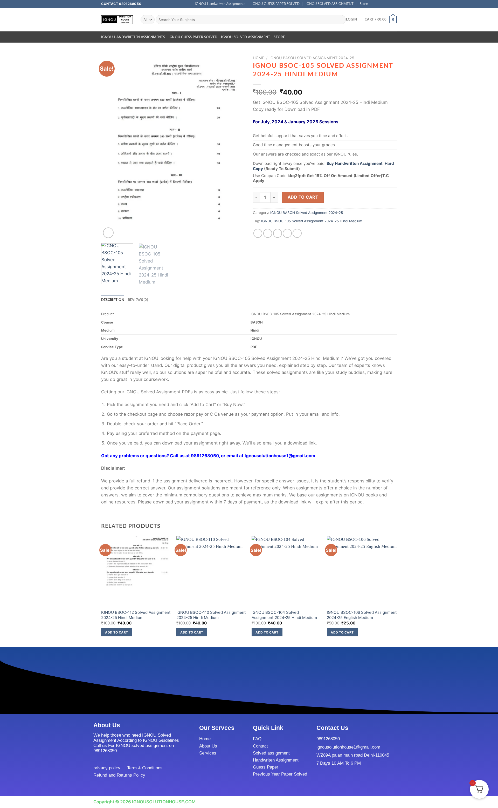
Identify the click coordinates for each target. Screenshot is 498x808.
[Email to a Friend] (277, 233)
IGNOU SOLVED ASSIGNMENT (330, 4)
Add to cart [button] (116, 632)
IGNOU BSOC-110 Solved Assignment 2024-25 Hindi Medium (211, 615)
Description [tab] (112, 300)
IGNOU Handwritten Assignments (220, 4)
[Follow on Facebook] (373, 4)
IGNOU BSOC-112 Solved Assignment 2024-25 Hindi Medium (136, 615)
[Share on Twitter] (267, 233)
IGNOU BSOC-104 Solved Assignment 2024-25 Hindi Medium (284, 615)
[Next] (235, 146)
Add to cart (303, 197)
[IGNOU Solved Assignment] (117, 19)
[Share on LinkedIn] (297, 233)
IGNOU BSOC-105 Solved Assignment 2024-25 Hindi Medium (311, 221)
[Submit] (340, 19)
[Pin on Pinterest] (287, 233)
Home (258, 58)
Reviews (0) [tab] (138, 300)
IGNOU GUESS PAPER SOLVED (276, 4)
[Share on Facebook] (257, 233)
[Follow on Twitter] (383, 4)
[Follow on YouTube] (394, 4)
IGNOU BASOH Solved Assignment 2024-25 (311, 58)
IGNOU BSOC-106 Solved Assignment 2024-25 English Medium (362, 615)
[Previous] (110, 146)
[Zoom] (108, 232)
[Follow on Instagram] (378, 4)
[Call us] (389, 4)
